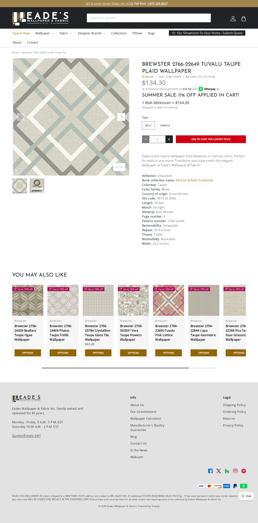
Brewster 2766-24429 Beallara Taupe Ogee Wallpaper (26, 333)
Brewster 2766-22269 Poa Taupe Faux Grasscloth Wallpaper (238, 333)
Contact (32, 42)
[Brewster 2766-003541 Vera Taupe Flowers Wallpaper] (133, 300)
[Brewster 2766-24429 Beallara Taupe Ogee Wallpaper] (27, 300)
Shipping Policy (234, 405)
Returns (229, 418)
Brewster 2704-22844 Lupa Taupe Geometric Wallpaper (203, 333)
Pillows (137, 33)
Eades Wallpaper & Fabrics (122, 506)
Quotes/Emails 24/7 (26, 436)
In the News (139, 450)
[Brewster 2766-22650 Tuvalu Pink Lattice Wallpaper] (168, 300)
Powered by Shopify (149, 506)
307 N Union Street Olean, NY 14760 (109, 3)
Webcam (136, 457)
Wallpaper (42, 33)
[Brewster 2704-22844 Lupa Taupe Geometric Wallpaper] (203, 300)
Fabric (63, 33)
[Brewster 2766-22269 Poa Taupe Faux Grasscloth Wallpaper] (238, 300)
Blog (133, 437)
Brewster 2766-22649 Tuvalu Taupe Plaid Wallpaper (45, 52)
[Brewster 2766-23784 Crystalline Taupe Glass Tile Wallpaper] (98, 300)
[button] (243, 19)
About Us (137, 405)
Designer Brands (90, 33)
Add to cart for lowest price (211, 139)
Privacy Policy (233, 425)
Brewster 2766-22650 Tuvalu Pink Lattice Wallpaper (166, 333)
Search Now (21, 33)
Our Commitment (143, 412)
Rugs (151, 33)
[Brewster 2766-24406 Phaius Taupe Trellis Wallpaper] (62, 300)
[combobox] (149, 18)
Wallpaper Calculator (145, 418)
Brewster (148, 76)
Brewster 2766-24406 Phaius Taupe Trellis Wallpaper (61, 333)
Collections (119, 33)
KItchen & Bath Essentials (194, 180)
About (17, 42)
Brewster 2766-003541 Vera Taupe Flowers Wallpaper (131, 333)
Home (15, 52)
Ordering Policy (234, 412)
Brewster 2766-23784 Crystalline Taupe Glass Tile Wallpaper (97, 333)
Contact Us (138, 443)
